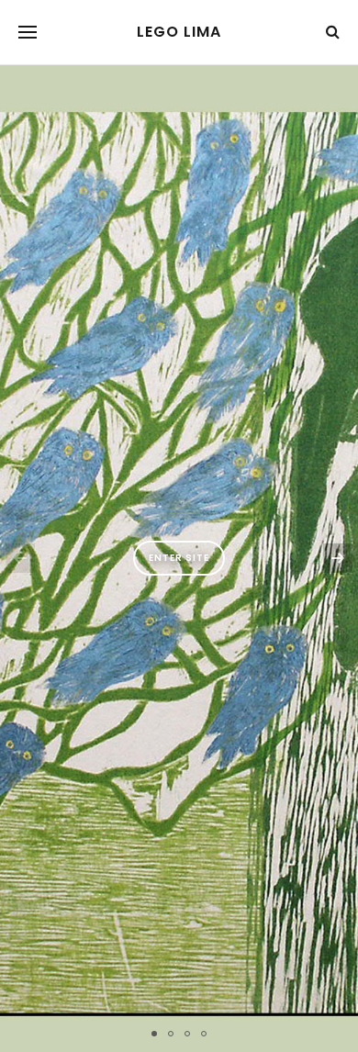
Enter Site (179, 558)
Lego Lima (179, 32)
